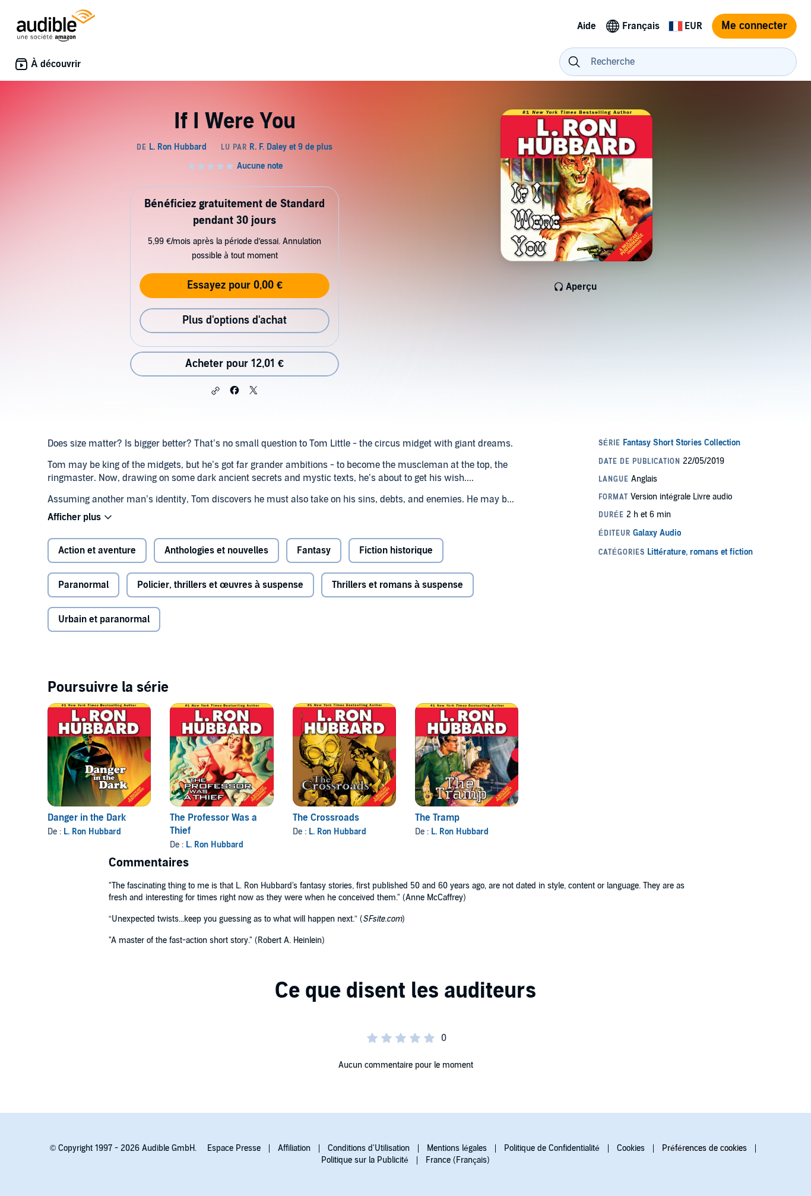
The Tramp (437, 818)
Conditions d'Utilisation (369, 1148)
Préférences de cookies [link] (704, 1148)
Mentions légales (457, 1148)
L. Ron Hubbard (92, 832)
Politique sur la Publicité (364, 1160)
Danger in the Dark (86, 818)
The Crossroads (326, 818)
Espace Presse (234, 1148)
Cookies (631, 1148)
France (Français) (458, 1160)
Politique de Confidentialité (552, 1148)
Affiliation (294, 1148)
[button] (215, 390)
